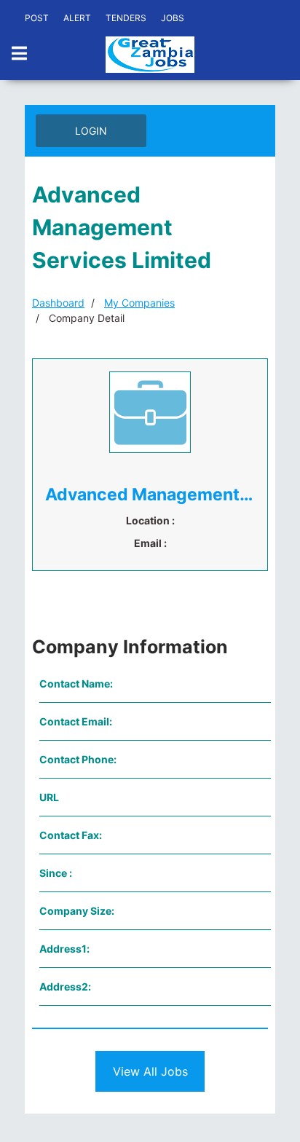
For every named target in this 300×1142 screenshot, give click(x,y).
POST (37, 17)
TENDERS (126, 17)
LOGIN (91, 131)
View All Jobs (150, 1071)
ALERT (77, 17)
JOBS (172, 17)
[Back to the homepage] (150, 54)
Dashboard (58, 302)
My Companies (139, 302)
